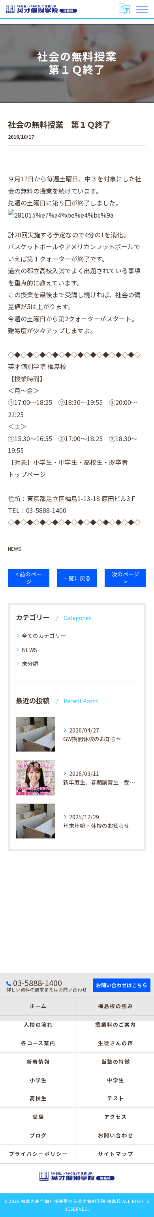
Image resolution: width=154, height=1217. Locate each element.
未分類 (30, 663)
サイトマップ (115, 1153)
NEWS (14, 548)
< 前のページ (28, 577)
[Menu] (142, 8)
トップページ (27, 474)
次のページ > (125, 577)
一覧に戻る (77, 578)
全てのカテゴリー (44, 635)
